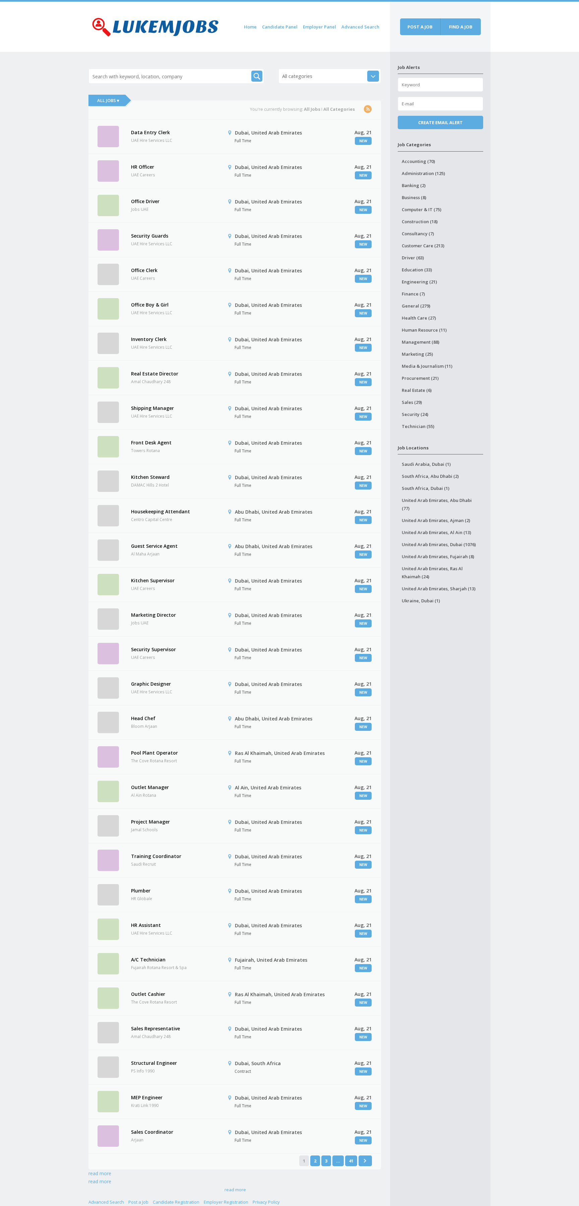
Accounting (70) (418, 161)
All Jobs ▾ (108, 100)
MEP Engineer (147, 1097)
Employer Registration (226, 1202)
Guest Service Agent (154, 546)
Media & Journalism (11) (427, 366)
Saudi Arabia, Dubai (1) (426, 464)
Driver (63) (413, 258)
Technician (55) (418, 426)
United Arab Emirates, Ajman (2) (436, 520)
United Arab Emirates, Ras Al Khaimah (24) (432, 573)
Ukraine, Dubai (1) (421, 601)
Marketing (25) (417, 354)
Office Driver (145, 201)
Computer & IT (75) (421, 209)
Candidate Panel (280, 27)
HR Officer (142, 167)
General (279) (416, 306)
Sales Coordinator (152, 1132)
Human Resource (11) (424, 330)
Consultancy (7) (418, 234)
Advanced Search (360, 27)
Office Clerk (144, 270)
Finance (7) (413, 294)
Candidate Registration (176, 1202)
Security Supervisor (153, 649)
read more (99, 1173)
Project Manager (150, 822)
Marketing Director (153, 615)
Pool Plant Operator (154, 753)
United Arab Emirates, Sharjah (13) (438, 589)
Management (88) (420, 342)
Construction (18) (420, 222)
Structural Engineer (154, 1063)
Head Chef (143, 718)
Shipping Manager (152, 408)
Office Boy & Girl (150, 305)
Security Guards (149, 236)
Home (250, 27)
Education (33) (417, 270)
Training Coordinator (156, 856)
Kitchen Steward (150, 477)
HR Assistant (146, 925)
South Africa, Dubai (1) (425, 488)
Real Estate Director (154, 373)
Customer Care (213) (423, 246)
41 (351, 1161)
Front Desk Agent (151, 442)
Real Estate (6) (417, 390)
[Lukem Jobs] (155, 25)
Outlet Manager (150, 787)
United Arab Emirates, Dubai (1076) (439, 544)
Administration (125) (423, 173)
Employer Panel (319, 27)
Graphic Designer (151, 684)
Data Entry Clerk (150, 132)
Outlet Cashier (148, 994)
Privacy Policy (266, 1202)
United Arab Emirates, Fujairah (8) (438, 556)
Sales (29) (412, 402)
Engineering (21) (419, 282)
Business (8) (414, 197)
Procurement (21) (420, 378)
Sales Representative (155, 1028)
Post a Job (138, 1202)
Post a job (420, 27)
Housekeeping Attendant (160, 511)
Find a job (460, 27)
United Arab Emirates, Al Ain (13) (436, 532)
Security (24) (415, 414)
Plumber (140, 890)
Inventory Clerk (149, 339)
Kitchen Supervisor (153, 580)
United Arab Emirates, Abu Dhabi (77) (437, 504)
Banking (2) (414, 185)
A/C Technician (148, 959)
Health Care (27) (419, 318)
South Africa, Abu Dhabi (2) (430, 476)
